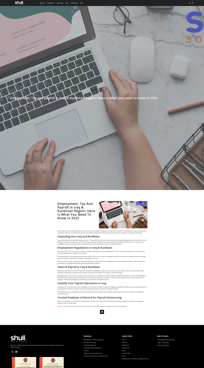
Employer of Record (90, 345)
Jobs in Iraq (125, 348)
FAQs (123, 356)
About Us (124, 342)
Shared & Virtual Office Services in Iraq (95, 356)
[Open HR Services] (54, 3)
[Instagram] (12, 352)
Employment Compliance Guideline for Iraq (135, 359)
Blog (123, 351)
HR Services (125, 345)
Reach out (60, 306)
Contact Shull (126, 353)
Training (86, 351)
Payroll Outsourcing (90, 342)
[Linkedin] (102, 312)
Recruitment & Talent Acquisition (94, 340)
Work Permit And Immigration (92, 348)
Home (124, 340)
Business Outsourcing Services (93, 353)
